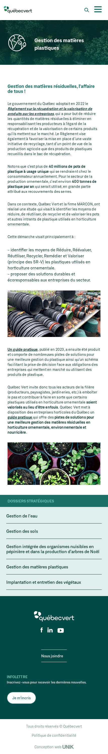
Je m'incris (21, 697)
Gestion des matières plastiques (37, 566)
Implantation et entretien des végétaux (43, 582)
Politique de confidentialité (54, 735)
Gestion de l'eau (21, 515)
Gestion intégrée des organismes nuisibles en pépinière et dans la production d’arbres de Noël (52, 549)
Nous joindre (52, 656)
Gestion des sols (22, 531)
